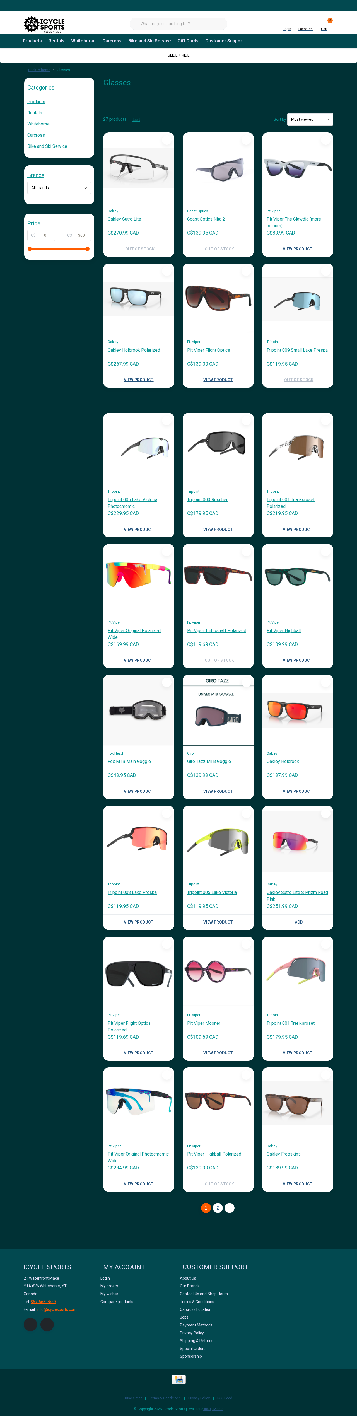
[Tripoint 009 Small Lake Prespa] (297, 299)
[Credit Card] (179, 1379)
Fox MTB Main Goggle (129, 761)
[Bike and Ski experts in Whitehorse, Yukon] (45, 23)
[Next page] (230, 1208)
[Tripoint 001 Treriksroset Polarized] (297, 448)
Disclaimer (133, 1398)
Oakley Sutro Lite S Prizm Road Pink (297, 896)
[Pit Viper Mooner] (218, 972)
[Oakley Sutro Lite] (138, 168)
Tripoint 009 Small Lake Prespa (297, 350)
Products (32, 41)
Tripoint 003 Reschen (207, 499)
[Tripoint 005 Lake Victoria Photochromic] (138, 448)
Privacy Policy (199, 1398)
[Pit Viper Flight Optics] (218, 299)
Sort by (280, 119)
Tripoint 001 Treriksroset (291, 1023)
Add (299, 922)
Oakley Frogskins (284, 1154)
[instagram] (47, 1324)
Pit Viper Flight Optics (208, 350)
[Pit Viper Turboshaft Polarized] (218, 579)
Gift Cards (188, 41)
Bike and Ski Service (149, 41)
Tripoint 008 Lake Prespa (132, 892)
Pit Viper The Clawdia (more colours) (294, 222)
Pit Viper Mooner (203, 1023)
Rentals (56, 41)
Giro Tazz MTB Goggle (209, 761)
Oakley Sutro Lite (124, 219)
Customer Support (224, 41)
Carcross (112, 41)
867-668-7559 (43, 1301)
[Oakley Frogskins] (297, 1103)
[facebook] (30, 1324)
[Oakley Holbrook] (297, 710)
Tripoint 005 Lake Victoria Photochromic (132, 503)
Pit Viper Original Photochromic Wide (138, 1157)
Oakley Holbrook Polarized (134, 350)
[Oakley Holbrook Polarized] (138, 299)
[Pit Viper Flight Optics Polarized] (138, 972)
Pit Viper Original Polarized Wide (134, 634)
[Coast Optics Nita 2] (218, 168)
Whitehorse (83, 41)
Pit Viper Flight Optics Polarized (129, 1027)
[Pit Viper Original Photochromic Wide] (138, 1103)
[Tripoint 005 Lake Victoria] (218, 841)
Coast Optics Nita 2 (206, 219)
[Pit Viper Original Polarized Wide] (138, 579)
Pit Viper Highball (284, 630)
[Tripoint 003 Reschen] (218, 448)
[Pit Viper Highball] (297, 579)
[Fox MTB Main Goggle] (138, 710)
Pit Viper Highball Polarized (214, 1154)
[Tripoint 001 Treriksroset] (297, 972)
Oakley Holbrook (283, 761)
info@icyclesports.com (57, 1309)
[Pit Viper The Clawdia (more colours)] (297, 168)
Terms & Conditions (165, 1398)
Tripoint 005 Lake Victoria (212, 892)
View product (297, 249)
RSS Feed (224, 1398)
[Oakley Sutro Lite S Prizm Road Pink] (297, 841)
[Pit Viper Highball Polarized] (218, 1103)
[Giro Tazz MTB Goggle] (218, 710)
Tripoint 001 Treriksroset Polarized (291, 503)
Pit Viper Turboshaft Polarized (216, 630)
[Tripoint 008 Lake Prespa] (138, 841)
